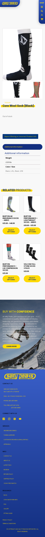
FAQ (5, 504)
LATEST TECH (7, 465)
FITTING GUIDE (8, 513)
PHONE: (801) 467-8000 (10, 401)
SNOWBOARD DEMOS (10, 430)
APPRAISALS (7, 444)
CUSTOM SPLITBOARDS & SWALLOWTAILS (16, 439)
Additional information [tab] (13, 147)
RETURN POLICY (8, 474)
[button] (42, 7)
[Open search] (42, 11)
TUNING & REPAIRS (9, 435)
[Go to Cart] (42, 19)
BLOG (5, 495)
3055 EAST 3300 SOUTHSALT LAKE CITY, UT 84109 (11, 390)
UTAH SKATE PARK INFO (11, 500)
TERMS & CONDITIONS (9, 523)
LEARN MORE (11, 346)
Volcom (7, 102)
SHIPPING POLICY (9, 479)
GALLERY (6, 509)
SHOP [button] (42, 3)
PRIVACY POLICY (7, 520)
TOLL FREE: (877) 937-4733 (11, 405)
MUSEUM (6, 470)
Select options (11, 231)
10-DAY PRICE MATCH (10, 483)
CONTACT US (8, 456)
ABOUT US (7, 460)
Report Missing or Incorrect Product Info (20, 136)
